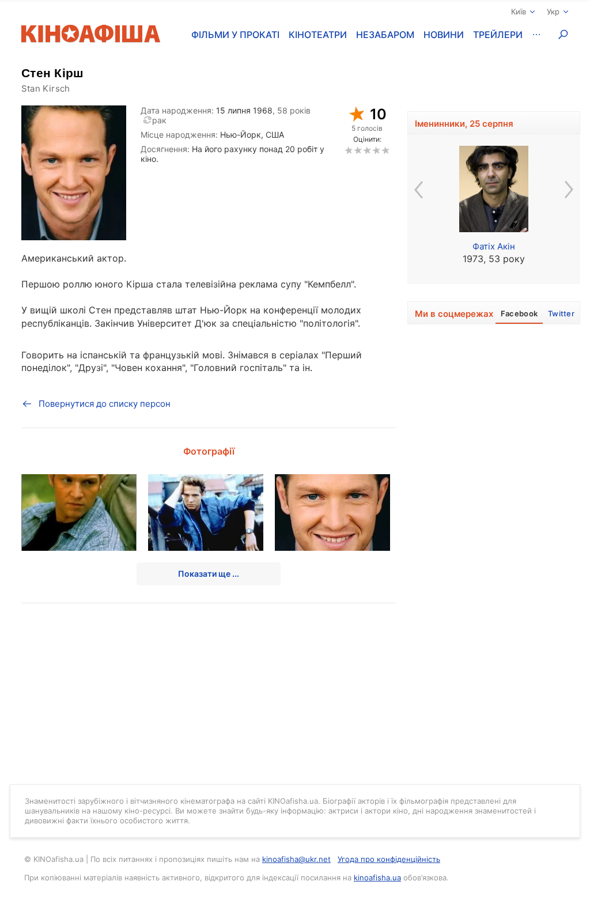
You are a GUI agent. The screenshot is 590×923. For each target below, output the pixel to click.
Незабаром (385, 34)
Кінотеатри (318, 34)
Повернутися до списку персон (105, 403)
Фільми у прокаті (235, 34)
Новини (443, 34)
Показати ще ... (208, 573)
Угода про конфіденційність (389, 859)
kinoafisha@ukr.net (296, 859)
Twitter (561, 313)
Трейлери (498, 34)
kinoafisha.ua (377, 877)
